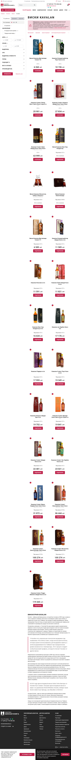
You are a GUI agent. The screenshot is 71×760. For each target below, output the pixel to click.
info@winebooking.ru (6, 723)
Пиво (25, 735)
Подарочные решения (60, 722)
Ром (66, 10)
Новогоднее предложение (62, 720)
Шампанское (41, 10)
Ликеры (41, 726)
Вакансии (57, 743)
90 (16, 22)
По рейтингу (6, 18)
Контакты (57, 731)
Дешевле (14, 18)
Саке (40, 724)
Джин (61, 10)
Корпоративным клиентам (38, 1)
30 (11, 22)
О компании (27, 1)
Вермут (41, 722)
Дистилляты (42, 718)
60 (14, 22)
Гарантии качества (60, 726)
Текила (41, 729)
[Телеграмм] (48, 7)
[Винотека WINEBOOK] (7, 5)
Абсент (41, 720)
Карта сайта (58, 733)
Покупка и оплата (59, 729)
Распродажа (27, 10)
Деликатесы (27, 742)
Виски (56, 10)
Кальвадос (26, 737)
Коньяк (49, 10)
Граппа (41, 715)
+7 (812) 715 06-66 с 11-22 (60, 27)
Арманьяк (26, 729)
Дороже (21, 18)
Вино (34, 10)
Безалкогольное (28, 740)
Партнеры (57, 718)
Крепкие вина (27, 731)
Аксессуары (27, 744)
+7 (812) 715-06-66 (53, 4)
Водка (25, 722)
